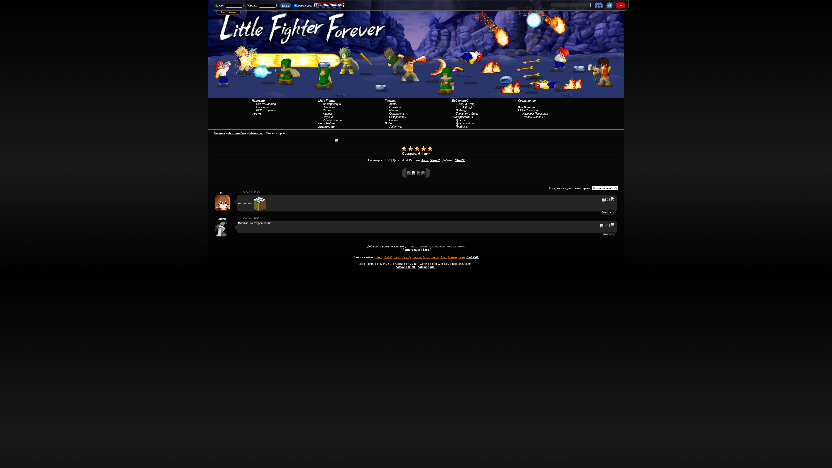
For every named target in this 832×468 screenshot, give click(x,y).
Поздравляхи (397, 117)
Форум (256, 113)
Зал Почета (526, 107)
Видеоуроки (463, 110)
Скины (327, 110)
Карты (327, 113)
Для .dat (461, 120)
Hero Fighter (326, 123)
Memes (393, 110)
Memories (256, 133)
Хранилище (326, 126)
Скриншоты (397, 113)
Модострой (460, 100)
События (262, 107)
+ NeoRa (461, 104)
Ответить (607, 212)
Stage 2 (435, 160)
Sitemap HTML (406, 267)
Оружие (328, 117)
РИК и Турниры (266, 110)
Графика (461, 126)
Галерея (390, 100)
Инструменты (462, 117)
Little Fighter (326, 100)
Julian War (395, 126)
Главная (219, 133)
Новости (258, 100)
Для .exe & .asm (466, 123)
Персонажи (330, 107)
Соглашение (527, 100)
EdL (446, 263)
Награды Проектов (535, 113)
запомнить (304, 6)
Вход (425, 249)
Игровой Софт (333, 120)
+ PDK (460, 107)
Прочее (393, 120)
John (424, 160)
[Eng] (468, 107)
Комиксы (395, 107)
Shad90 (460, 160)
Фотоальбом (237, 133)
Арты (393, 104)
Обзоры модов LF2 (534, 117)
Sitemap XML (427, 267)
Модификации (332, 104)
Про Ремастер (266, 104)
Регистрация (329, 5)
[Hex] (471, 104)
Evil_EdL (472, 257)
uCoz (413, 263)
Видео (389, 123)
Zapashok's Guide (467, 113)
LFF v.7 (523, 110)
